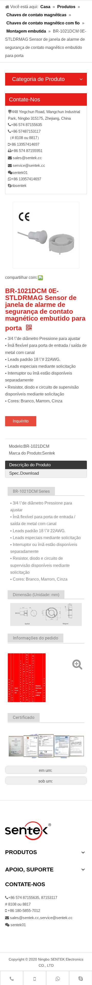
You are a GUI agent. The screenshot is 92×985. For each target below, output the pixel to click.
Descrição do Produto (30, 464)
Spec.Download (24, 473)
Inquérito (21, 421)
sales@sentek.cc (27, 158)
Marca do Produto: (25, 453)
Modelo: (16, 446)
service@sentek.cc (29, 165)
